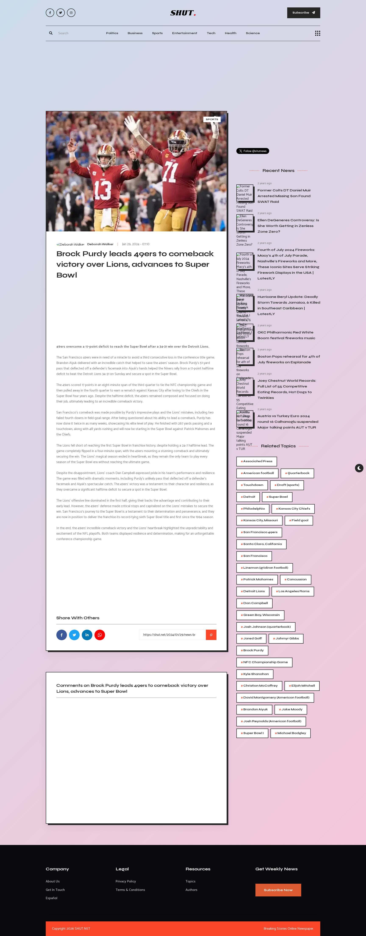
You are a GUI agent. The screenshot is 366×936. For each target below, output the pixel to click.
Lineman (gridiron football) (264, 567)
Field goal (298, 520)
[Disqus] (136, 759)
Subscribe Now (278, 890)
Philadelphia (253, 508)
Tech (211, 33)
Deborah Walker (100, 244)
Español (51, 898)
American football (257, 473)
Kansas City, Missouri (259, 520)
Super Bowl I (252, 733)
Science (253, 33)
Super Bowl (277, 497)
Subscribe (301, 12)
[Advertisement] (183, 75)
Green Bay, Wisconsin (260, 615)
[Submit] (51, 33)
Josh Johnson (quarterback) (266, 627)
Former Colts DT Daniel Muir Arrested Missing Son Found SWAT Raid (284, 196)
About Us (53, 881)
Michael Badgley (290, 733)
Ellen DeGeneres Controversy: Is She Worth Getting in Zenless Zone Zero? (288, 226)
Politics (112, 33)
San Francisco (254, 556)
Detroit (248, 497)
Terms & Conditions (130, 890)
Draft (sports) (287, 485)
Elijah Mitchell (302, 685)
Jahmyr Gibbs (286, 638)
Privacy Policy (126, 881)
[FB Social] (50, 12)
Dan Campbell (254, 603)
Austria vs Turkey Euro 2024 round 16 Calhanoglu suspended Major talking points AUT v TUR (288, 421)
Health (230, 33)
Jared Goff (251, 638)
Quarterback (297, 473)
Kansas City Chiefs (293, 508)
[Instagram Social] (71, 12)
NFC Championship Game (264, 662)
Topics (190, 881)
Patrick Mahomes (257, 579)
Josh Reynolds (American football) (271, 721)
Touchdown (252, 485)
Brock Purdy (252, 650)
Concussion (296, 579)
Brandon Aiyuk (254, 709)
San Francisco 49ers (259, 532)
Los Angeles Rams (292, 591)
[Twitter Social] (60, 12)
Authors (191, 890)
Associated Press (256, 461)
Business (135, 33)
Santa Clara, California (261, 544)
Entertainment (184, 33)
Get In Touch (55, 890)
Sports (157, 33)
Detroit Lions (253, 591)
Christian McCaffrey (259, 685)
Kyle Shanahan (255, 674)
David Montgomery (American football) (275, 697)
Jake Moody (290, 709)
